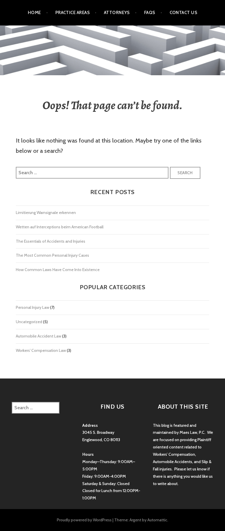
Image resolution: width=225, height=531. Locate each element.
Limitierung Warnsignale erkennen (46, 212)
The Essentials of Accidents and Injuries (50, 241)
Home (34, 12)
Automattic (157, 520)
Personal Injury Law (32, 307)
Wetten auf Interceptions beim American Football (59, 226)
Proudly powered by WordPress (84, 520)
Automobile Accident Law (38, 336)
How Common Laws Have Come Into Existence (58, 269)
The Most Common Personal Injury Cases (52, 255)
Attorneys (117, 12)
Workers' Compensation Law (41, 350)
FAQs (149, 12)
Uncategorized (29, 321)
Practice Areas (72, 12)
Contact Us (183, 12)
